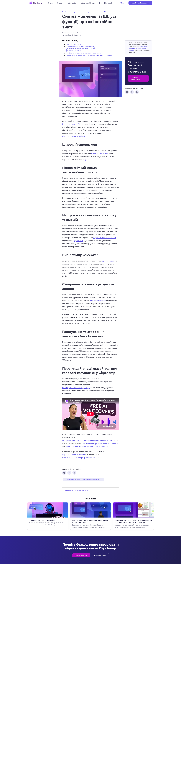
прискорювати (108, 260)
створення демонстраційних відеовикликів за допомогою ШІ (88, 440)
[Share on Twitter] (132, 92)
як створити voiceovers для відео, (76, 387)
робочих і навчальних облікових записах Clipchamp (138, 48)
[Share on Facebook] (127, 92)
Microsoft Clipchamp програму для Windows (81, 457)
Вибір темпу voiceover (73, 50)
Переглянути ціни (100, 555)
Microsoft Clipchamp (74, 35)
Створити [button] (60, 3)
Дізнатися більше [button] (88, 3)
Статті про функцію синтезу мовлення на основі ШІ (87, 12)
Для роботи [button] (72, 3)
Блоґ (64, 12)
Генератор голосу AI (71, 124)
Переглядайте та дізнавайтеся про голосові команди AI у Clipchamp (89, 56)
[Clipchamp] (36, 2)
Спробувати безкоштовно (140, 3)
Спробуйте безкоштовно (135, 78)
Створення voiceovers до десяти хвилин (79, 52)
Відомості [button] (108, 3)
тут (87, 159)
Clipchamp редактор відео (73, 136)
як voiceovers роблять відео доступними (100, 443)
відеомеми (78, 240)
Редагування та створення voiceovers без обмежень (83, 54)
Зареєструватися (81, 555)
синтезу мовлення (98, 300)
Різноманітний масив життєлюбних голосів (80, 46)
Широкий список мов (73, 44)
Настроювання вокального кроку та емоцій (80, 48)
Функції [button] (50, 3)
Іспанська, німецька (99, 153)
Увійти (122, 3)
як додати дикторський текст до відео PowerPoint (87, 446)
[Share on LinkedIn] (137, 92)
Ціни (100, 3)
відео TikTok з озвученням (104, 237)
